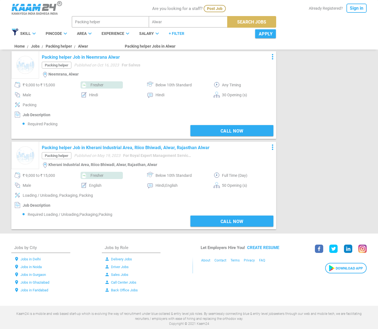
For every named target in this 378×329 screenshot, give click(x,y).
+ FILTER (176, 33)
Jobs (35, 46)
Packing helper (59, 46)
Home (19, 46)
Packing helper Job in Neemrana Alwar (81, 57)
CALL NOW (232, 131)
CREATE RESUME (263, 247)
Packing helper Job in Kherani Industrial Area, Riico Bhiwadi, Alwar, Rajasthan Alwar (125, 147)
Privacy (249, 260)
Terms (235, 260)
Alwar (83, 46)
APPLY (266, 34)
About (205, 260)
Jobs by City (25, 247)
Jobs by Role (116, 247)
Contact (220, 260)
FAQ (262, 260)
